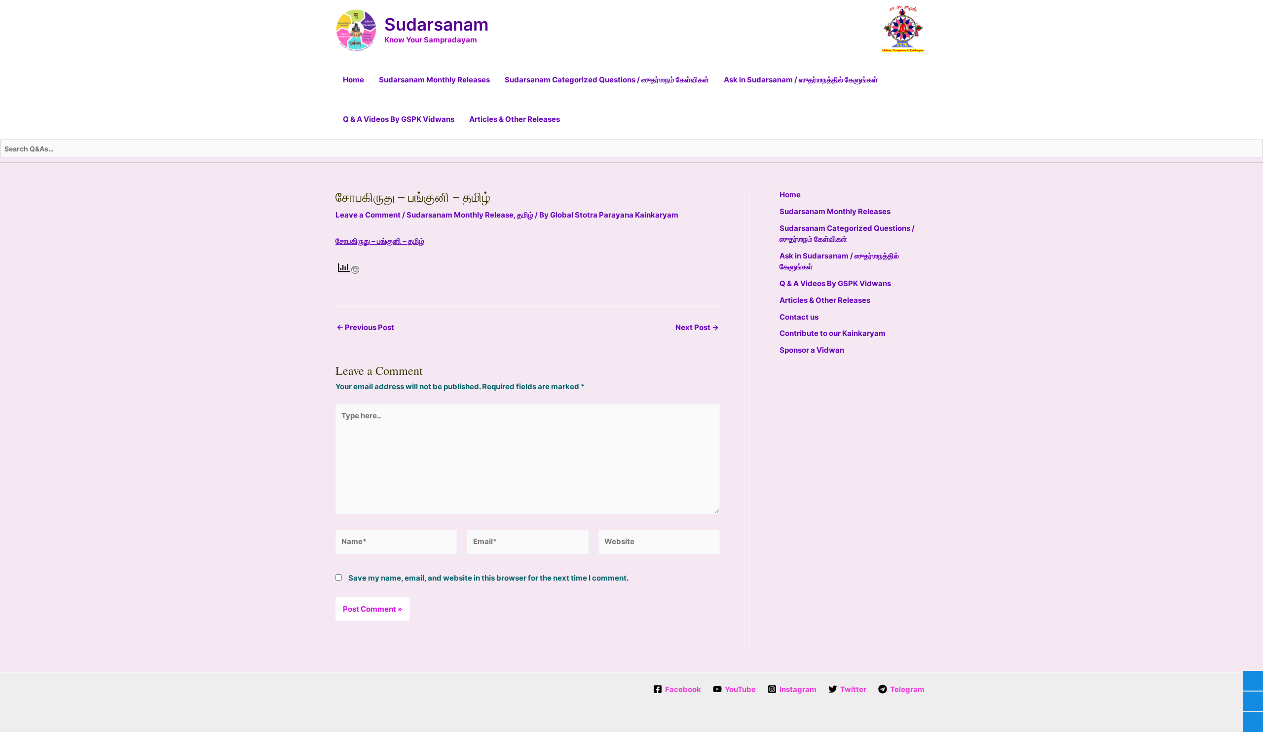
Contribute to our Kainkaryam (833, 333)
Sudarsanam (436, 24)
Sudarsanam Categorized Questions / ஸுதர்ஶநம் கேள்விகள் (607, 79)
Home (353, 79)
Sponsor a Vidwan (812, 350)
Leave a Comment (368, 215)
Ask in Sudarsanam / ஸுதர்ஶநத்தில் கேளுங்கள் (801, 79)
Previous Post (365, 327)
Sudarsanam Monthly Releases (434, 79)
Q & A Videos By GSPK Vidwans (398, 119)
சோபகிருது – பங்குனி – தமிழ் (379, 241)
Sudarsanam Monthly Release (460, 215)
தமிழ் (525, 215)
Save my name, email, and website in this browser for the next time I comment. (488, 578)
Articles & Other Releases (514, 119)
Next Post (697, 327)
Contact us (799, 317)
